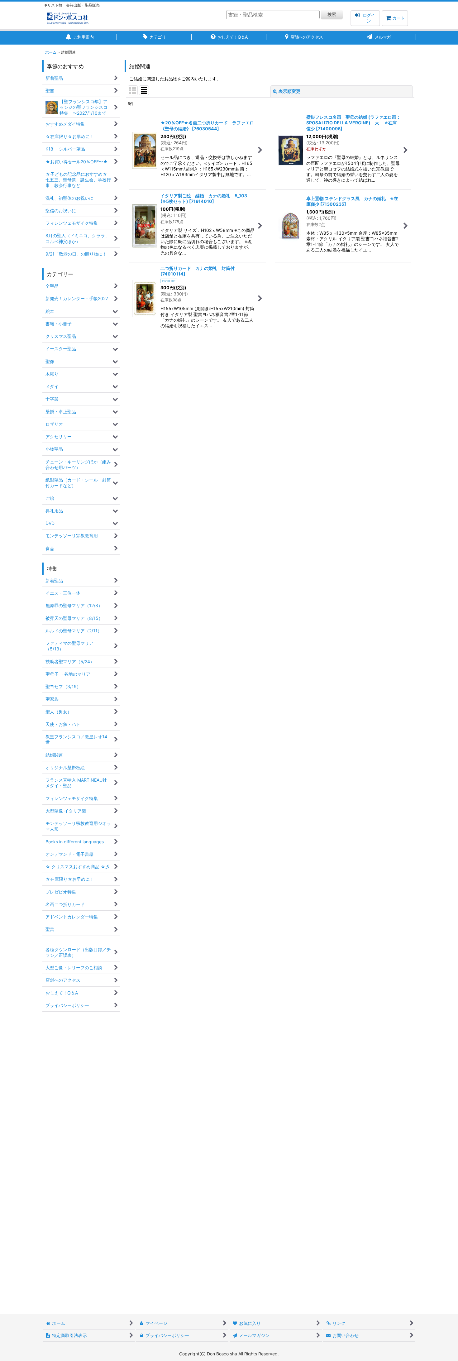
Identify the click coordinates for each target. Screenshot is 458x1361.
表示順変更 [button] (289, 91)
